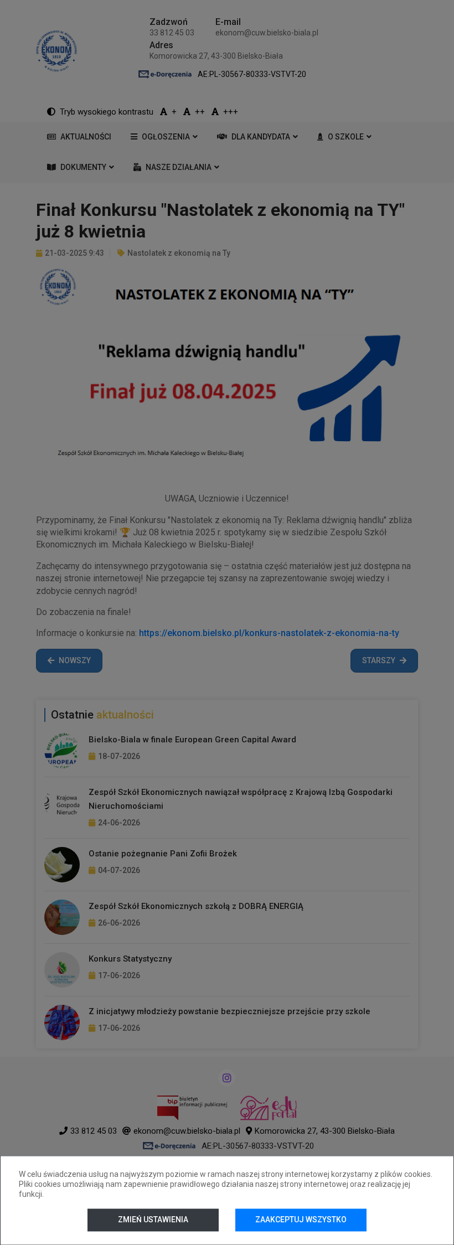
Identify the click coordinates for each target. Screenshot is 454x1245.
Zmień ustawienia (153, 1219)
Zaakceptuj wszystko (301, 1219)
